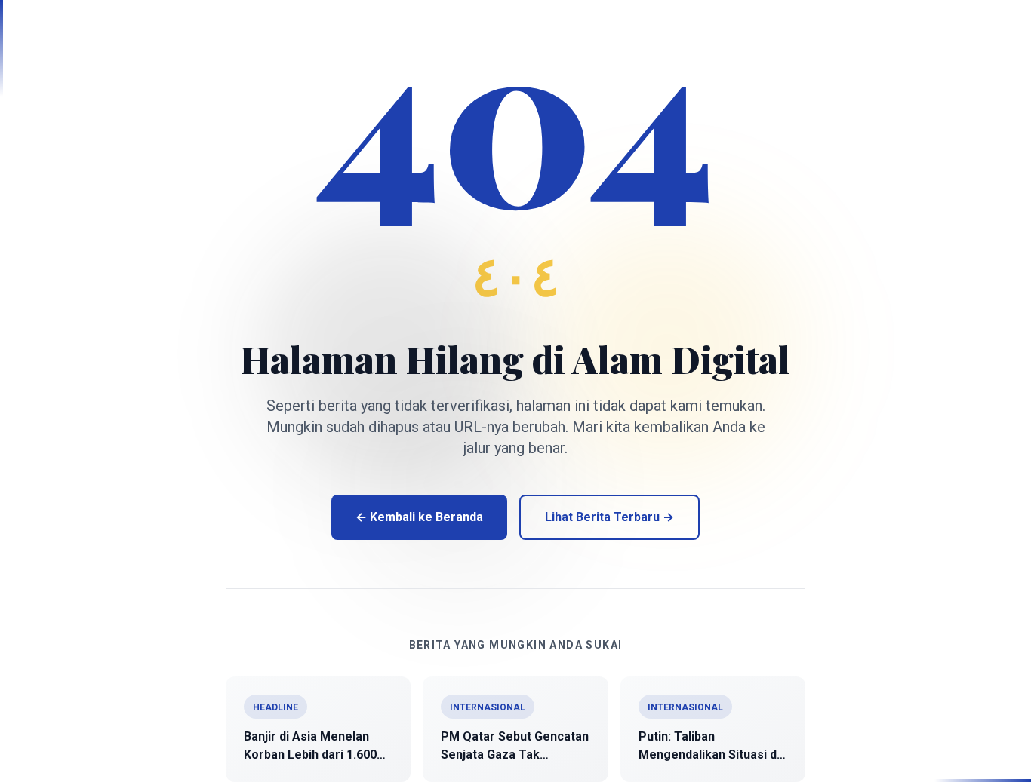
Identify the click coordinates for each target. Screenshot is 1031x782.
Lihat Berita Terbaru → (609, 517)
